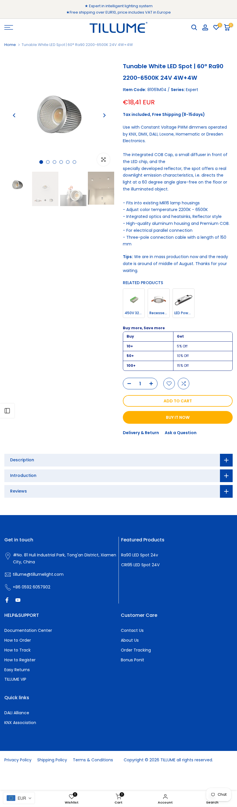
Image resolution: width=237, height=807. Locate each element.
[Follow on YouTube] (18, 600)
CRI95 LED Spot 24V (140, 565)
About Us (130, 640)
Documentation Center (28, 630)
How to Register (20, 660)
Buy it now (178, 417)
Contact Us (132, 630)
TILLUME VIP (15, 679)
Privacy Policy (18, 760)
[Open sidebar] (7, 411)
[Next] (104, 115)
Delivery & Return (141, 433)
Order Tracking (136, 650)
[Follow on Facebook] (7, 600)
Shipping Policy (52, 760)
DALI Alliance (16, 713)
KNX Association (20, 722)
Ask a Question (181, 433)
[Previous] (14, 115)
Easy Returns (17, 670)
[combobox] (19, 798)
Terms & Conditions (93, 760)
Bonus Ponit (132, 660)
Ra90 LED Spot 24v (139, 555)
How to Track (17, 650)
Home (10, 45)
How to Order (17, 640)
